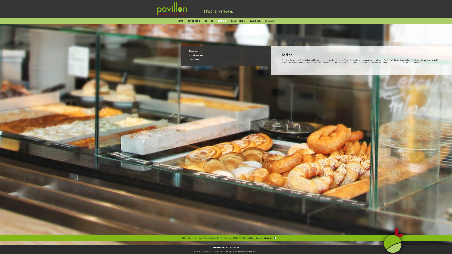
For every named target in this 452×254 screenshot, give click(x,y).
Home (180, 21)
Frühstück (194, 21)
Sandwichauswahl (196, 55)
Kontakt (270, 21)
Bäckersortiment (195, 51)
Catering (255, 21)
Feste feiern (238, 21)
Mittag (209, 21)
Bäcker (222, 21)
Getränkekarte (194, 59)
